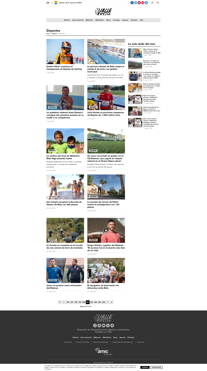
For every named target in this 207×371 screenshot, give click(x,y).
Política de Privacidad (100, 342)
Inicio (60, 302)
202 (91, 302)
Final (112, 302)
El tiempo (134, 20)
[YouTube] (139, 2)
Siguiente (108, 302)
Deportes (52, 61)
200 (83, 302)
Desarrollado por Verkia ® (103, 362)
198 (75, 302)
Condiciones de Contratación (122, 342)
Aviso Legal (68, 342)
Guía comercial (77, 20)
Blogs (108, 20)
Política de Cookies (82, 342)
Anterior (64, 302)
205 (103, 302)
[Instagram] (142, 2)
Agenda (125, 20)
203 (95, 302)
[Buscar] (158, 2)
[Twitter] (135, 2)
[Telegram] (146, 2)
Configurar (156, 367)
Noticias (67, 20)
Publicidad (140, 342)
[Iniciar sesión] (152, 2)
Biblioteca (89, 20)
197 (71, 302)
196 (67, 302)
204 (99, 302)
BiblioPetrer (100, 20)
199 (79, 302)
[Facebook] (132, 2)
